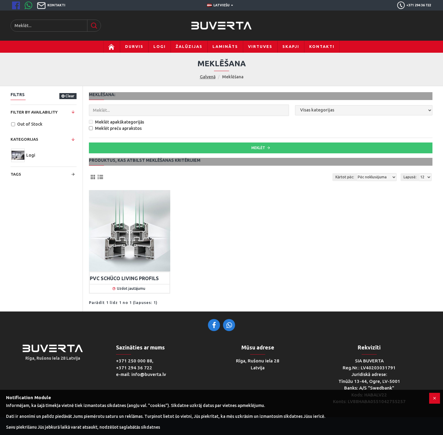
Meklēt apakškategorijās (119, 122)
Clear (69, 96)
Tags (16, 174)
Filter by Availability (34, 112)
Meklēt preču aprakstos (118, 128)
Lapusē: (410, 177)
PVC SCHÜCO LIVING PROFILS (124, 278)
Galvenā (207, 76)
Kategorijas (24, 139)
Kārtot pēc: (344, 177)
